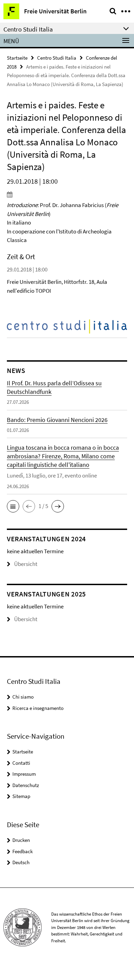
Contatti (21, 763)
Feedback (22, 851)
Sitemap (21, 796)
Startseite (17, 58)
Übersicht (25, 564)
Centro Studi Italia (56, 58)
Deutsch (21, 862)
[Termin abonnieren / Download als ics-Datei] (67, 194)
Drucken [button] (21, 840)
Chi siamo (23, 696)
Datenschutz (25, 785)
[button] (13, 506)
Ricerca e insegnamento (38, 708)
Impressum (24, 774)
